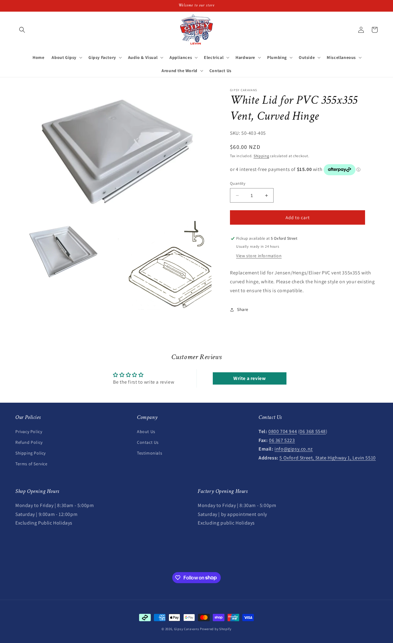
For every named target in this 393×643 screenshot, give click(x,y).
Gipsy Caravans (186, 629)
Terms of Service (31, 463)
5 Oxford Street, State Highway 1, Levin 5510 (327, 457)
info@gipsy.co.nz (293, 448)
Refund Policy (29, 442)
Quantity (237, 183)
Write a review (249, 378)
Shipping (261, 155)
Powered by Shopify (216, 629)
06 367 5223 (282, 440)
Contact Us (148, 442)
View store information (259, 256)
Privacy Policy (28, 431)
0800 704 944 (282, 431)
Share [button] (242, 309)
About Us (146, 431)
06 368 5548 (313, 431)
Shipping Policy (30, 452)
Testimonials (149, 452)
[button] (22, 30)
